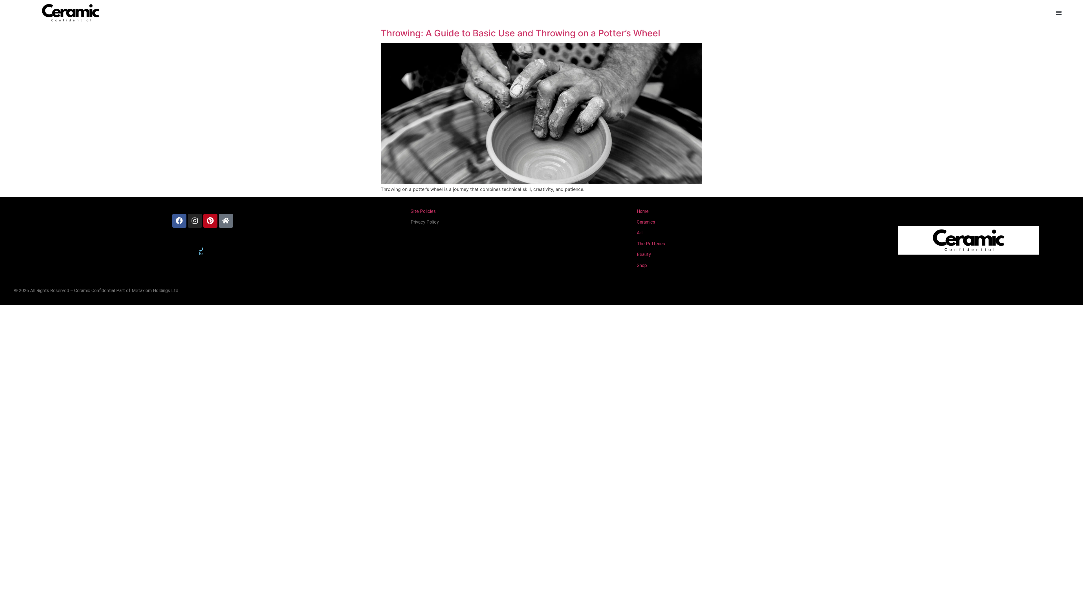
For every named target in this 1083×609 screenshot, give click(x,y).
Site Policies (423, 211)
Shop (642, 265)
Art (640, 232)
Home (643, 211)
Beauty (644, 254)
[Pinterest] (210, 221)
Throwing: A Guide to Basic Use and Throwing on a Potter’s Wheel (521, 33)
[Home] (226, 221)
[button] (1058, 12)
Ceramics (646, 222)
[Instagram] (195, 221)
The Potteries (651, 243)
